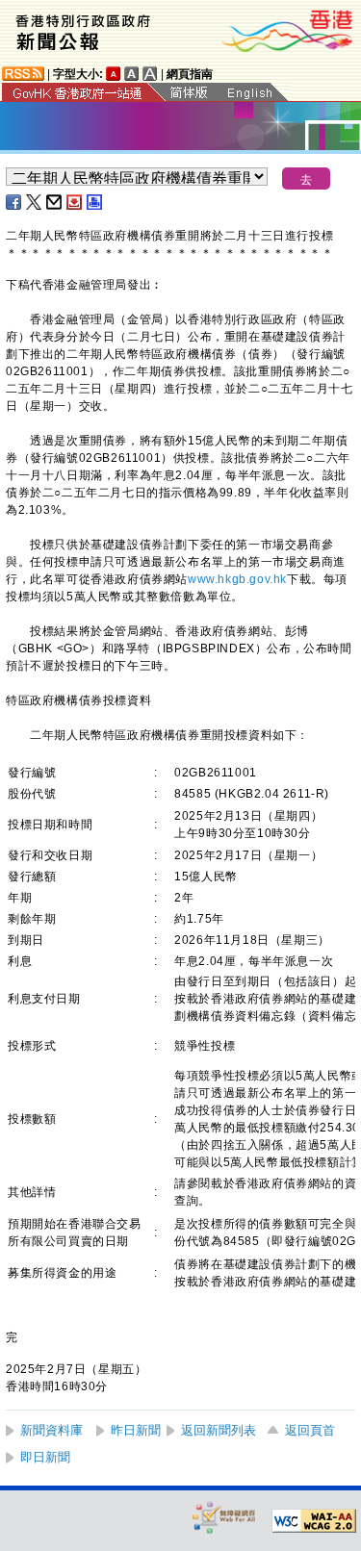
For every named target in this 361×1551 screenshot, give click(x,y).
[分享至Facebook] (14, 202)
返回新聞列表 (218, 1430)
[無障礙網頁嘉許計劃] (224, 1517)
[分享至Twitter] (34, 202)
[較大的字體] (132, 73)
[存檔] (75, 202)
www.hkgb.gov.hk (237, 579)
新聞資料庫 (51, 1430)
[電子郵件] (55, 202)
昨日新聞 (136, 1430)
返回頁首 (310, 1430)
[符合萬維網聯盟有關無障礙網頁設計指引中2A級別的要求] (313, 1521)
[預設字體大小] (113, 73)
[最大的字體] (150, 73)
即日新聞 (45, 1457)
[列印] (95, 202)
